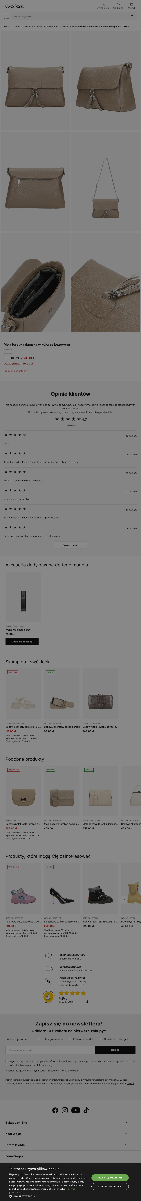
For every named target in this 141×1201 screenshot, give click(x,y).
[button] (48, 1196)
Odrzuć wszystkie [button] (110, 1186)
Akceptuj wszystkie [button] (110, 1177)
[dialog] (70, 600)
